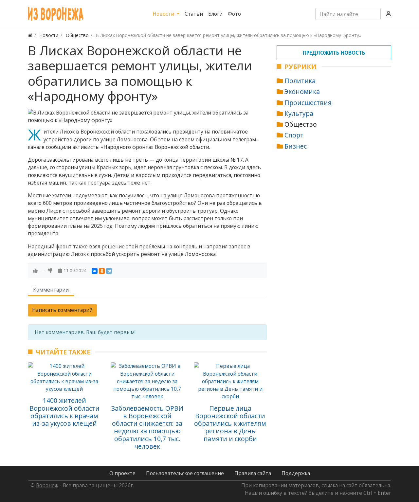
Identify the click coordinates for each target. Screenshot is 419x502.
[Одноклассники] (102, 271)
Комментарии (51, 289)
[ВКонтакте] (95, 271)
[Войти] (388, 14)
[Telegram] (109, 271)
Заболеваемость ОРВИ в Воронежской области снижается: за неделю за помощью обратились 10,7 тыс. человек (147, 427)
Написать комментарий (62, 310)
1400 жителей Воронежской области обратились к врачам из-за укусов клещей (64, 412)
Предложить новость (334, 52)
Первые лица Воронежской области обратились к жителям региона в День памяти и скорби (230, 423)
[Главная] (30, 35)
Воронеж (47, 485)
